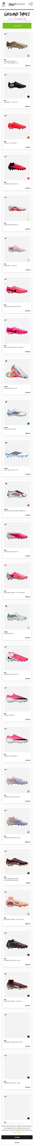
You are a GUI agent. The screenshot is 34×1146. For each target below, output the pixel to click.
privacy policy (16, 1132)
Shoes (14, 19)
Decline (17, 1142)
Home (10, 19)
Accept (17, 1137)
